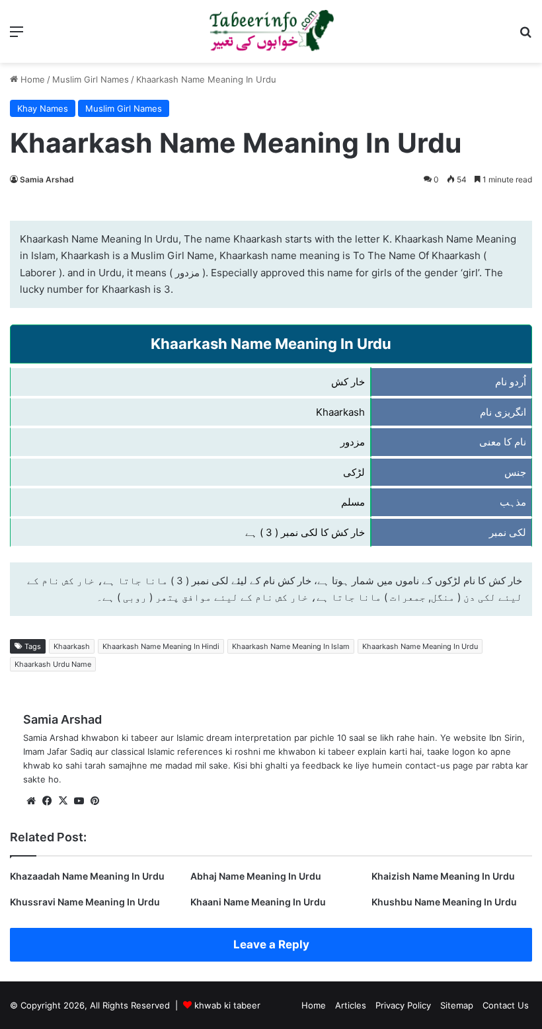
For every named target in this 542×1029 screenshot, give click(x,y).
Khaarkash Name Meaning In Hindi (160, 646)
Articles (350, 1005)
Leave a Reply (271, 944)
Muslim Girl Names (90, 79)
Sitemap (456, 1005)
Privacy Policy (403, 1005)
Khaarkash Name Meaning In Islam (291, 646)
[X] (63, 801)
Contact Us (506, 1005)
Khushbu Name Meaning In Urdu (444, 901)
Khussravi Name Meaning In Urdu (85, 901)
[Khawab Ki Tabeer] (271, 31)
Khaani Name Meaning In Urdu (258, 901)
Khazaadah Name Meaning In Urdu (87, 876)
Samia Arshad (47, 179)
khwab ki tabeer (227, 1005)
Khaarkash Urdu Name (53, 664)
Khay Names (42, 108)
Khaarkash (72, 646)
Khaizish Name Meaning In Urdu (443, 876)
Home (31, 79)
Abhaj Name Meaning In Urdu (255, 876)
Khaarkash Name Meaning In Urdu (420, 646)
